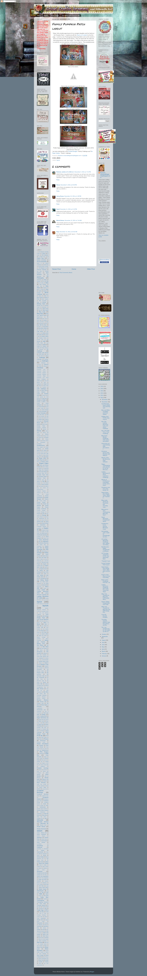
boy (47, 321)
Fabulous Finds (41, 478)
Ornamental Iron (41, 709)
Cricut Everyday (41, 413)
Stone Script (40, 869)
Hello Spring (44, 551)
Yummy (46, 961)
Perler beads (44, 737)
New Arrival (40, 688)
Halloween (45, 541)
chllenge (45, 366)
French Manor (42, 500)
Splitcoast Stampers (42, 853)
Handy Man (43, 544)
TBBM (40, 894)
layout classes (40, 603)
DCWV (38, 424)
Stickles (45, 868)
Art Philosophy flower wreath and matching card (105, 406)
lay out (45, 599)
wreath (46, 960)
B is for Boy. (41, 282)
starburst (39, 866)
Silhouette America (42, 821)
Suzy (57, 231)
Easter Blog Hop (40, 460)
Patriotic (42, 730)
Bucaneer (39, 326)
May (103, 647)
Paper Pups (41, 724)
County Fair (44, 395)
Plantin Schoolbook (42, 743)
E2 (42, 456)
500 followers (45, 255)
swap (47, 885)
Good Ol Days (45, 523)
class (45, 382)
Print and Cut (44, 759)
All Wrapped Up (43, 268)
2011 (101, 397)
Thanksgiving (40, 900)
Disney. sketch (45, 440)
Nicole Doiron (60, 220)
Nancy (44, 682)
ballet (40, 291)
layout (58, 160)
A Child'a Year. (42, 256)
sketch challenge (41, 834)
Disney (39, 431)
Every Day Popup (43, 471)
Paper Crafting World (42, 716)
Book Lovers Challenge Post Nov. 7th (105, 581)
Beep (40, 295)
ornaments (39, 711)
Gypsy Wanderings (43, 539)
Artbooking (39, 279)
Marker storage (41, 637)
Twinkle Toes (40, 919)
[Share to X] (56, 158)
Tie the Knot (45, 906)
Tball (47, 892)
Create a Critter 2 (41, 401)
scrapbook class (44, 795)
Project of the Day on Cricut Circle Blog (105, 576)
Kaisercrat (39, 586)
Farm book (41, 486)
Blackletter (44, 307)
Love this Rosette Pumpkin (104, 616)
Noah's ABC (43, 693)
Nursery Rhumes (41, 696)
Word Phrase (45, 956)
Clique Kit (45, 384)
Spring (44, 855)
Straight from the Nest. (42, 874)
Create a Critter (41, 400)
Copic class (44, 390)
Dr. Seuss (44, 450)
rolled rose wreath (41, 784)
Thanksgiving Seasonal (42, 902)
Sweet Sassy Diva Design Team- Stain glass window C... (105, 569)
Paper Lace (41, 721)
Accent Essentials (41, 261)
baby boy (39, 286)
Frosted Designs (72, 151)
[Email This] (53, 158)
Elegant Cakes (44, 461)
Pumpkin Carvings (42, 768)
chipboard (46, 364)
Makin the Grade (43, 635)
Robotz (45, 781)
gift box (46, 516)
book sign (39, 320)
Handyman (39, 546)
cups (47, 416)
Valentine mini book (43, 924)
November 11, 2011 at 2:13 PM (68, 209)
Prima (45, 756)
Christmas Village (41, 375)
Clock (40, 385)
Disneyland (42, 442)
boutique (45, 320)
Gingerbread (41, 518)
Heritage (39, 552)
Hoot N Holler (40, 559)
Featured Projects (41, 491)
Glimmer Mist (40, 521)
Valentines (39, 926)
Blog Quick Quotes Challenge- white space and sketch (105, 438)
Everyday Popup (43, 476)
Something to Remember (42, 848)
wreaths (40, 961)
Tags (43, 892)
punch (40, 769)
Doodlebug (39, 443)
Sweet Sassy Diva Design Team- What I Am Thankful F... (105, 495)
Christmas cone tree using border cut (105, 489)
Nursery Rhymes (42, 700)
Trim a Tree (42, 913)
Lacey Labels (41, 589)
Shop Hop (44, 815)
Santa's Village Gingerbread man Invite (105, 603)
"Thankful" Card (105, 561)
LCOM (38, 611)
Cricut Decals (45, 409)
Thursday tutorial (41, 905)
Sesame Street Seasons (42, 810)
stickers (40, 868)
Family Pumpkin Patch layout (105, 564)
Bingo (38, 302)
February (39, 492)
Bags (47, 289)
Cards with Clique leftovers (42, 347)
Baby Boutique (43, 284)
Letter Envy (41, 621)
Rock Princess (41, 782)
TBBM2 (46, 893)
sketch (39, 831)
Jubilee (44, 573)
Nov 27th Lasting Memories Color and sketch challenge (104, 425)
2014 (102, 390)
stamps (46, 861)
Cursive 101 (45, 417)
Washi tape (40, 937)
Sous (47, 852)
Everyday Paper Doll (41, 473)
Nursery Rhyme (41, 698)
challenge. (39, 359)
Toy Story (42, 911)
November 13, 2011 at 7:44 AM (73, 220)
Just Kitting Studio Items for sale (71, 15)
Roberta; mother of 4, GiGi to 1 (65, 172)
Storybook (39, 871)
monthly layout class (43, 661)
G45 (43, 513)
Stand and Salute (43, 863)
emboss (40, 468)
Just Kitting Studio (42, 580)
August (104, 640)
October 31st (40, 703)
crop (47, 414)
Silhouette (40, 820)
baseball (38, 292)
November (105, 401)
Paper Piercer (45, 722)
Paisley (44, 714)
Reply (57, 179)
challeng (46, 355)
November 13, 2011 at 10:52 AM (68, 231)
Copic (38, 390)
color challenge (41, 388)
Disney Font (45, 435)
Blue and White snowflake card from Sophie (105, 412)
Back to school (40, 289)
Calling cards (45, 333)
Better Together (45, 299)
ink (37, 568)
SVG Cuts (46, 884)
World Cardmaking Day (43, 958)
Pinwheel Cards (41, 742)
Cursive (40, 417)
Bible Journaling (42, 300)
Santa (47, 785)
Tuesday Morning (41, 915)
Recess (38, 777)
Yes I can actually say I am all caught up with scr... (105, 629)
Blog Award (45, 310)
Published (43, 766)
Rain (46, 776)
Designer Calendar (41, 427)
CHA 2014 (41, 354)
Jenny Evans (60, 196)
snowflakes (39, 844)
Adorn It (39, 263)
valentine (46, 923)
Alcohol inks (45, 264)
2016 (102, 386)
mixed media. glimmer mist (42, 656)
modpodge (41, 658)
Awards (46, 15)
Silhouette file (44, 823)
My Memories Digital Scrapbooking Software (105, 549)
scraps (44, 803)
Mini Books (40, 650)
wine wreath (39, 945)
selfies (47, 805)
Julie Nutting (40, 575)
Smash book (44, 839)
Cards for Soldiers (41, 346)
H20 (40, 541)
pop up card (44, 748)
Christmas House (41, 371)
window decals (43, 944)
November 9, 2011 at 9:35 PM (69, 185)
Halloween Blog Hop (43, 543)
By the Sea (39, 329)
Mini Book (45, 646)
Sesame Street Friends (42, 808)
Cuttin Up (40, 419)
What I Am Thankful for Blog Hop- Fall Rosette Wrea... (105, 596)
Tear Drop (46, 895)
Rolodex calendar (40, 785)
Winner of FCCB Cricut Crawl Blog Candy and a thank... (105, 482)
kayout (44, 588)
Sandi (58, 209)
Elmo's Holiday (45, 466)
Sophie (42, 850)
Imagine (44, 564)
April (103, 649)
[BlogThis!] (55, 158)
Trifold (47, 911)
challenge (42, 357)
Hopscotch (39, 560)
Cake (45, 329)
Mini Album (40, 645)
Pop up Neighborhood (42, 750)
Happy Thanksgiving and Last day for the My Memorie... (105, 466)
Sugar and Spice (43, 879)
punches (45, 769)
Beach (47, 294)
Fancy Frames (45, 484)
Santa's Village (42, 787)
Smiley (38, 840)
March (104, 651)
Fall (43, 481)
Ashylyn (38, 281)
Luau (38, 633)
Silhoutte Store (43, 825)
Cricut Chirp (41, 406)
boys (46, 323)
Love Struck (41, 630)
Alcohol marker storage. (43, 266)
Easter (46, 456)
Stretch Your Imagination (42, 876)
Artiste (45, 279)
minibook (45, 653)
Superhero (44, 882)
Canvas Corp (40, 339)
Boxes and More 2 (41, 321)
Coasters (44, 387)
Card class (40, 343)
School (38, 789)
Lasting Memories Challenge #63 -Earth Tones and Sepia (104, 588)
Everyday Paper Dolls (42, 474)
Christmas (40, 367)
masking (38, 638)
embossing (46, 468)
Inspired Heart (43, 568)
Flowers (46, 499)
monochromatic (45, 659)
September (105, 636)
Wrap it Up (40, 960)
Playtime (41, 745)
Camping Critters (42, 337)
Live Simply (44, 625)
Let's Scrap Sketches (42, 619)
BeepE (45, 295)
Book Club (44, 318)
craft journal (40, 396)
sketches (39, 837)
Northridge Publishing (41, 695)
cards (44, 344)
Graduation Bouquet (41, 526)
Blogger (92, 971)
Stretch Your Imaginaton (43, 877)
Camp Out (41, 334)
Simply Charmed (41, 828)
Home (39, 15)
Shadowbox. (39, 813)
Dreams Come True (41, 451)
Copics (38, 393)
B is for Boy (45, 281)
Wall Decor (45, 936)
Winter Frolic (40, 947)
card (44, 341)
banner (45, 291)
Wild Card (39, 942)
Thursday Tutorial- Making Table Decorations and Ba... (105, 622)
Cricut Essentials (43, 411)
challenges (45, 361)
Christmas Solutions (41, 374)
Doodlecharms (41, 445)
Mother (40, 662)
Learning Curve (45, 611)
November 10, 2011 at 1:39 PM (72, 196)
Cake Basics (40, 331)
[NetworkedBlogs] (104, 259)
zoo (40, 963)
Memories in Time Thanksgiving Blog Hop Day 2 (105, 512)
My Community (40, 677)
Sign (46, 818)
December (105, 399)
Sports (38, 855)
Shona (58, 185)
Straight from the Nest (42, 873)
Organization (39, 708)
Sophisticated (40, 852)
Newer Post (56, 269)
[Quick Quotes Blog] (43, 85)
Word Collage (40, 955)
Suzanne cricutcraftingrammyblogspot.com (105, 175)
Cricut (38, 403)
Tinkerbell (41, 908)
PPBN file (41, 753)
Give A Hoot (44, 520)
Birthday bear (40, 305)
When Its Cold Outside (43, 939)
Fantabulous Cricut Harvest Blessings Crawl (104, 526)
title (46, 908)
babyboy (45, 287)
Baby (47, 282)
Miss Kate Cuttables (41, 654)
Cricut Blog (46, 404)
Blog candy (42, 312)
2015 (102, 388)
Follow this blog (104, 262)
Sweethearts (40, 890)
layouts (45, 606)
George (44, 515)
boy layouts (40, 323)
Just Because (44, 578)
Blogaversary (39, 316)
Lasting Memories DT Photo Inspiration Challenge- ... (105, 474)
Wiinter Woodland (43, 940)
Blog (40, 310)
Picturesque (43, 740)
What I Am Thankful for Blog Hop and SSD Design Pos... (105, 609)
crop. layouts (41, 416)
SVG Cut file (39, 884)
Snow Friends (41, 842)
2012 (102, 395)
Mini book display (43, 648)
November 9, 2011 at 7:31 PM (83, 172)
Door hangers (40, 447)
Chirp (40, 366)
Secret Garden (40, 805)
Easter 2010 (42, 458)
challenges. (43, 362)
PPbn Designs (44, 752)
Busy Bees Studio (43, 328)
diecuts (44, 429)
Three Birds (42, 903)
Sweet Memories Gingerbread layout (105, 519)
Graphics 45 (40, 536)
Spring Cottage (40, 857)
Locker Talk (40, 627)
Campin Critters (44, 336)
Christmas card (41, 369)
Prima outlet (39, 758)
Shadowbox (42, 811)
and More (39, 271)
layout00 (46, 603)
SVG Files (41, 886)
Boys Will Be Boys (41, 325)
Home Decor (45, 556)
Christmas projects (41, 372)
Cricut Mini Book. (40, 414)
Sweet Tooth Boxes (43, 887)
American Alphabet (41, 269)
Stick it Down (45, 866)
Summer (39, 881)
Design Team (41, 426)
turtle (46, 916)
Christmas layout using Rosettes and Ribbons (105, 453)
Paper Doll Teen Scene (43, 719)
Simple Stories (41, 826)
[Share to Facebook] (58, 158)
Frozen (38, 513)
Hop (46, 559)
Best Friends (40, 297)
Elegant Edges (43, 463)
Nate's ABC (40, 683)
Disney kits (41, 437)
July (103, 642)
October (104, 634)
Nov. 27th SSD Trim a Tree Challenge (105, 432)
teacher (40, 895)
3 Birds (43, 253)
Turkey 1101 (39, 916)
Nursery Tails (43, 701)
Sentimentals (43, 807)
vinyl (43, 929)
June (103, 644)
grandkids (39, 528)
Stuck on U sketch (82, 35)
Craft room (44, 398)
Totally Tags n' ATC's (42, 910)
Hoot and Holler (43, 557)
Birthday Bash (41, 303)
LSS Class (44, 632)
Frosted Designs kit (41, 512)
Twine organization (41, 918)
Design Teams (55, 15)
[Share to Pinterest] (59, 158)
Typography (39, 923)
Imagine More (40, 565)
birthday (44, 302)
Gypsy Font (45, 538)
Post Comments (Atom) (66, 272)
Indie (46, 567)
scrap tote (44, 788)
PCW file (40, 735)
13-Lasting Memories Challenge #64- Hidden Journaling (105, 541)
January (104, 656)
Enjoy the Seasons (43, 470)
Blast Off (39, 308)
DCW (45, 422)
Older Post (91, 269)
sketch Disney (41, 835)
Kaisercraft (44, 585)
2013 (102, 393)
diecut (38, 429)
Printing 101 (39, 761)
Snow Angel (44, 840)
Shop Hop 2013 (41, 816)
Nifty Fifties (45, 692)
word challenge (42, 953)
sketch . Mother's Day (42, 832)
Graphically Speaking (42, 535)
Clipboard (39, 384)
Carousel (41, 349)
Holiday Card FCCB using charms (105, 418)
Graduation (42, 525)
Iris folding (40, 570)
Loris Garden (45, 629)
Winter (45, 945)
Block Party (45, 308)
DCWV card (44, 424)
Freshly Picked (41, 502)
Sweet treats (42, 889)
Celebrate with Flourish (42, 352)
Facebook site (40, 479)
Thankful (45, 898)
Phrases (46, 739)
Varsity (44, 927)
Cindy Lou (39, 380)
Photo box (39, 739)
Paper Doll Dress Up (42, 717)
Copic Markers (41, 392)
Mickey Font (41, 643)
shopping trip (39, 818)
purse (38, 771)
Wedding (46, 937)
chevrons (39, 364)
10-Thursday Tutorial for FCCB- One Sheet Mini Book (105, 556)
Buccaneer (45, 326)
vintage (38, 929)
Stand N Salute (42, 864)
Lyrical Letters (45, 634)
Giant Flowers (40, 516)
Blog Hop (40, 313)
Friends (38, 503)
